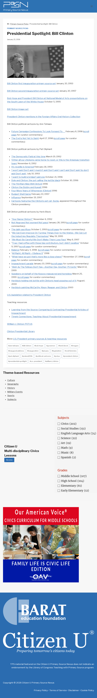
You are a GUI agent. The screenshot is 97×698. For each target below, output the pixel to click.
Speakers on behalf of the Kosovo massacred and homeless (41, 273)
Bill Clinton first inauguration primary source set (31, 83)
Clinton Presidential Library (21, 331)
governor (50, 346)
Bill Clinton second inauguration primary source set (33, 91)
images (74, 346)
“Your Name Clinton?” (22, 219)
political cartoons (43, 356)
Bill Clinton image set (18, 109)
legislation (56, 351)
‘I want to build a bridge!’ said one (28, 177)
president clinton (70, 356)
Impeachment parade (22, 263)
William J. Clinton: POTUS (19, 324)
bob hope (38, 346)
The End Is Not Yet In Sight (25, 138)
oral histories (71, 351)
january (45, 351)
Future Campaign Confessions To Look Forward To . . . (38, 131)
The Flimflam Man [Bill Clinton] (26, 184)
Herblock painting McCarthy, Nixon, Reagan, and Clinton (39, 287)
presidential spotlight (17, 361)
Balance (15, 250)
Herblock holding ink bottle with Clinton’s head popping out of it (44, 280)
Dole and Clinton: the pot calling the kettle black (35, 180)
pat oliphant (13, 356)
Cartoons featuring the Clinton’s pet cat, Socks (35, 201)
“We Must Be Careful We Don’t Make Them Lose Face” (39, 239)
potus (57, 356)
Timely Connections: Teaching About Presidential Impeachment (43, 316)
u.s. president (36, 361)
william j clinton (51, 361)
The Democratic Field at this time (28, 156)
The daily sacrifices (21, 229)
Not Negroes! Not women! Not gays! (29, 222)
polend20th (27, 356)
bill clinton (26, 346)
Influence (16, 197)
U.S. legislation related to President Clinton (29, 295)
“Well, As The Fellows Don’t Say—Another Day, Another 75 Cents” (44, 267)
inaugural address (16, 351)
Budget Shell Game (21, 194)
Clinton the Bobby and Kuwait (26, 187)
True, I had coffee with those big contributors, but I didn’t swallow (45, 243)
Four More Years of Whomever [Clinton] (31, 190)
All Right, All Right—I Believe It (27, 253)
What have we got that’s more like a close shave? (37, 256)
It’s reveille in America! (22, 167)
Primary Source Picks (17, 28)
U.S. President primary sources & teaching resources (40, 339)
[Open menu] (91, 6)
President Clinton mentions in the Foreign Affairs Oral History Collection (43, 116)
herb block (63, 346)
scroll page (59, 138)
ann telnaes (13, 346)
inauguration (33, 351)
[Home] (8, 24)
